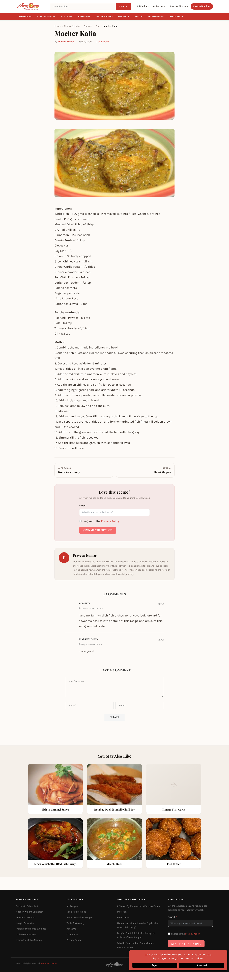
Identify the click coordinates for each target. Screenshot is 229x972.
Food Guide (176, 16)
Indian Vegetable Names (29, 940)
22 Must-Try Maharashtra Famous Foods (138, 906)
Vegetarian (25, 16)
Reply (161, 604)
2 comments (102, 41)
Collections (159, 6)
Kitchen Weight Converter (29, 912)
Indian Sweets (104, 16)
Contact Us (72, 934)
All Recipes (143, 6)
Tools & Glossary (179, 6)
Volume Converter (25, 917)
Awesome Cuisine (49, 963)
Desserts (123, 16)
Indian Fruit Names (26, 934)
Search (123, 6)
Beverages (84, 16)
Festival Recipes (201, 6)
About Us (71, 928)
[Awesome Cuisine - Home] (31, 6)
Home (57, 26)
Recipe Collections (76, 912)
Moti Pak (122, 912)
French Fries (123, 917)
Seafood (88, 26)
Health (139, 16)
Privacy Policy (110, 521)
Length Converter (25, 923)
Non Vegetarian (46, 16)
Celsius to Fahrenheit (27, 906)
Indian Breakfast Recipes (80, 917)
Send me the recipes (97, 530)
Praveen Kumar (66, 41)
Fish (98, 26)
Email (82, 505)
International (156, 16)
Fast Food (67, 16)
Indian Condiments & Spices (31, 928)
